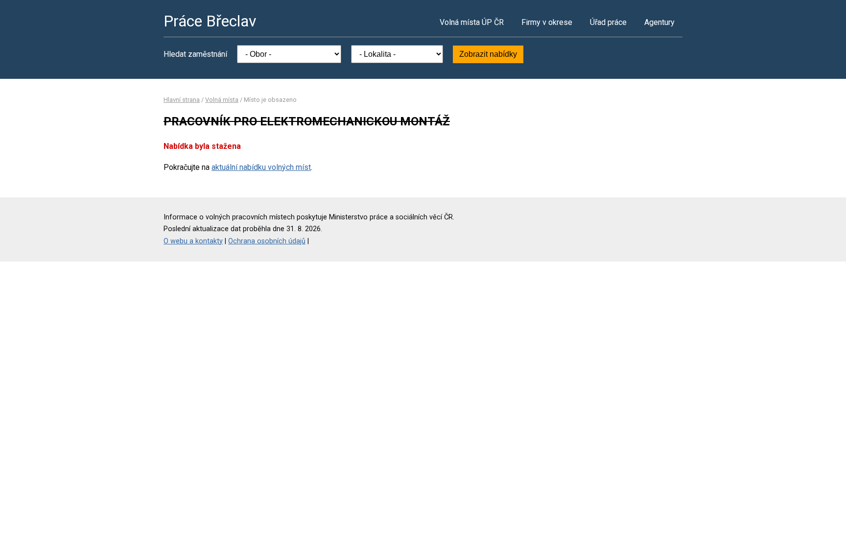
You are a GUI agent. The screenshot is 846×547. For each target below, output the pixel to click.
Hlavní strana (182, 99)
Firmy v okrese (546, 22)
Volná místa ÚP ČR (472, 22)
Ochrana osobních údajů (267, 241)
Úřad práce (608, 22)
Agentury (659, 22)
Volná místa (221, 99)
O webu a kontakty (193, 241)
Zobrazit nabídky (488, 54)
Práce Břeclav (210, 21)
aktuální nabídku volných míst (261, 167)
